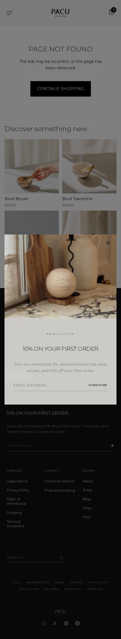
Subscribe (97, 385)
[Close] (108, 243)
